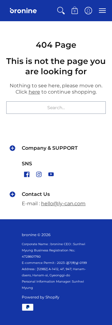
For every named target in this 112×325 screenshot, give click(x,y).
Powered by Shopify (40, 297)
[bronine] (23, 10)
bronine (29, 234)
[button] (61, 10)
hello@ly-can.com (63, 203)
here (34, 92)
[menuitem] (61, 10)
